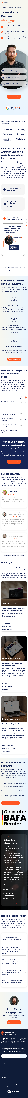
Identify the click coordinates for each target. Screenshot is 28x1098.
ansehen (21, 555)
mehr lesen (5, 506)
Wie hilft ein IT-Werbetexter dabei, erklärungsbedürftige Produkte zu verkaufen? (11, 962)
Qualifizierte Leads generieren (14, 189)
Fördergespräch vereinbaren (12, 803)
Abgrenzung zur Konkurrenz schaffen (14, 218)
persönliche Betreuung (18, 775)
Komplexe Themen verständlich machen (14, 204)
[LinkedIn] (2, 1077)
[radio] (26, 219)
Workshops (6, 623)
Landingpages (7, 629)
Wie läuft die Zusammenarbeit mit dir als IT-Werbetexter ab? (12, 982)
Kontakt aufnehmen (15, 97)
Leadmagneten (7, 745)
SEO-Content (6, 626)
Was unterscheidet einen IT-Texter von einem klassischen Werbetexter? (11, 939)
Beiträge (5, 689)
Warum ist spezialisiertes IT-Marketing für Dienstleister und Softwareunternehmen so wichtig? (12, 950)
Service (3, 1067)
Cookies (22, 1081)
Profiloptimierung (8, 686)
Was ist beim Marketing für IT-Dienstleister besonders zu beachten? (12, 972)
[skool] (5, 1077)
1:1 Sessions (6, 683)
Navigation (4, 1063)
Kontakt (3, 1071)
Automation (6, 751)
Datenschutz (15, 1081)
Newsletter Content (8, 748)
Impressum (6, 1081)
